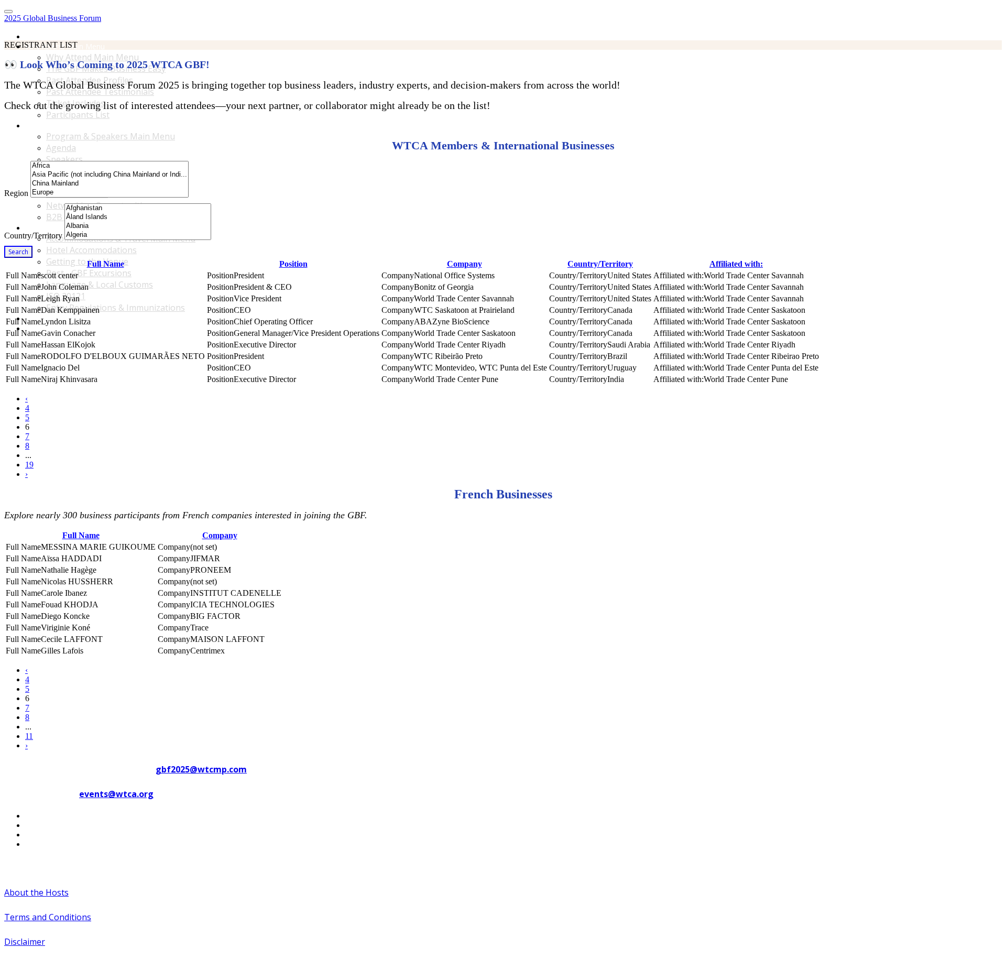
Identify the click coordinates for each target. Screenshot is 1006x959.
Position (293, 263)
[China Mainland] (109, 183)
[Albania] (138, 226)
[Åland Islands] (138, 217)
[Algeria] (138, 235)
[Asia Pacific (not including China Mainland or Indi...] (109, 174)
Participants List (78, 115)
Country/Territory (33, 235)
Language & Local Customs (99, 284)
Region (16, 193)
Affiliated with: (736, 263)
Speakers (64, 159)
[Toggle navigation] (8, 11)
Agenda (61, 148)
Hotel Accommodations (91, 250)
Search (18, 251)
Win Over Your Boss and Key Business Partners (105, 328)
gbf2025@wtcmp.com (201, 769)
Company (464, 263)
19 (29, 464)
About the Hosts (36, 892)
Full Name (105, 263)
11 (29, 736)
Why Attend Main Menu (92, 57)
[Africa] (109, 165)
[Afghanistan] (138, 208)
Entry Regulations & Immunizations (115, 307)
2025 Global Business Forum (52, 18)
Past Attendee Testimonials (100, 91)
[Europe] (109, 192)
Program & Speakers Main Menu (80, 125)
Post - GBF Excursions (89, 273)
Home (35, 36)
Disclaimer (24, 941)
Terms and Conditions (47, 917)
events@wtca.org (116, 794)
